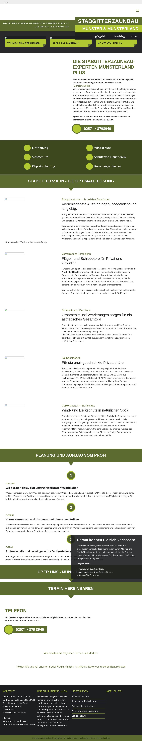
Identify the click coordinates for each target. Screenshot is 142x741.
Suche (6, 2)
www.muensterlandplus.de (15, 721)
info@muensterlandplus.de (22, 724)
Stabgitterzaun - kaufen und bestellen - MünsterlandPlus (14, 10)
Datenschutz (47, 738)
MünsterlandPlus (82, 85)
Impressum (36, 738)
